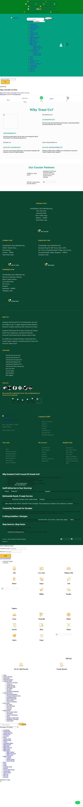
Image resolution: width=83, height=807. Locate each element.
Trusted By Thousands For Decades (17, 508)
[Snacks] (14, 625)
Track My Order (10, 706)
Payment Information (11, 694)
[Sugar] (41, 579)
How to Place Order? (11, 712)
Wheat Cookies (37, 53)
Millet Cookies (37, 46)
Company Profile (7, 681)
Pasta (14, 619)
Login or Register (7, 676)
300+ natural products (20, 485)
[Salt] (69, 579)
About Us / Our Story (12, 682)
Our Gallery (9, 713)
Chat (41, 100)
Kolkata (19, 503)
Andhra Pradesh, (33, 499)
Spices (31, 59)
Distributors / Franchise (12, 719)
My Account (25, 98)
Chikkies (35, 52)
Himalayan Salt (34, 34)
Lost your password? (5, 558)
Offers (4, 675)
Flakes (68, 619)
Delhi (6, 503)
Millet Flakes (33, 43)
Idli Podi (32, 62)
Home (8, 100)
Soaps (41, 640)
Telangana (42, 499)
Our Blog (8, 690)
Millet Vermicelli (34, 41)
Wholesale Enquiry (8, 679)
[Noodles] (69, 590)
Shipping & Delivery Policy (13, 695)
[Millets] (41, 590)
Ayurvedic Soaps (34, 61)
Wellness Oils (33, 28)
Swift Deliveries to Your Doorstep (17, 488)
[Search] (5, 82)
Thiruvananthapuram (44, 503)
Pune (15, 503)
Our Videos (9, 688)
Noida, (30, 503)
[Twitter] (25, 388)
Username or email (5, 548)
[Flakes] (69, 614)
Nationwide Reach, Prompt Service (17, 496)
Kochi (58, 503)
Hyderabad (14, 491)
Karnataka (21, 499)
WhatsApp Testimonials (12, 691)
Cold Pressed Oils (34, 27)
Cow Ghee (33, 30)
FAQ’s (8, 716)
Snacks (14, 629)
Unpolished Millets (35, 37)
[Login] (25, 99)
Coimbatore (70, 503)
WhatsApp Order (10, 687)
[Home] (8, 98)
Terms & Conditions (11, 701)
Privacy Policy (10, 700)
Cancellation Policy (11, 697)
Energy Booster (37, 55)
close (8, 779)
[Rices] (41, 625)
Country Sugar (33, 33)
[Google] (4, 388)
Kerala (26, 499)
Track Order (6, 678)
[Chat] (41, 97)
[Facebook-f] (15, 388)
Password (3, 551)
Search (50, 19)
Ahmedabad (24, 503)
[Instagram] (20, 388)
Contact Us (9, 684)
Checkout (8, 709)
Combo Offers (33, 25)
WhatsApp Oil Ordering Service (16, 532)
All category (33, 24)
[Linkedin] (30, 388)
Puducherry (63, 503)
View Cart (9, 707)
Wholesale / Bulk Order (12, 718)
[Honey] (14, 579)
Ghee (49, 519)
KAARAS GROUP (15, 539)
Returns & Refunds (11, 698)
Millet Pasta (33, 40)
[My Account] (25, 96)
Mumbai (11, 503)
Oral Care (32, 71)
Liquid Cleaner (34, 66)
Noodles (68, 594)
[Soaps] (41, 636)
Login (25, 101)
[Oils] (14, 568)
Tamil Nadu (15, 499)
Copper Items (33, 65)
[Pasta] (14, 614)
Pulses (31, 58)
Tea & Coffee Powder (35, 63)
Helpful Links (6, 710)
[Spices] (14, 636)
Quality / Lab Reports (12, 715)
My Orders (9, 704)
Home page (3, 94)
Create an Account (8, 545)
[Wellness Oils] (69, 568)
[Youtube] (10, 388)
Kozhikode (53, 503)
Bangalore (47, 491)
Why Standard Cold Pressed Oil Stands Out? (21, 474)
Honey (31, 31)
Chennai (7, 491)
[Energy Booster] (62, 665)
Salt (68, 583)
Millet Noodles (34, 39)
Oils (14, 573)
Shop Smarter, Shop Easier (13, 524)
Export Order (9, 720)
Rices (31, 56)
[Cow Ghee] (41, 568)
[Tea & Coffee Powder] (21, 665)
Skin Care (32, 68)
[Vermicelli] (41, 614)
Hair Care (32, 69)
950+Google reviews (21, 483)
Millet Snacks (33, 44)
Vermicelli (41, 619)
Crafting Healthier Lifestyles (14, 516)
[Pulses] (69, 625)
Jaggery (32, 36)
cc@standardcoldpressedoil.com (11, 420)
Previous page (17, 94)
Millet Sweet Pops (37, 47)
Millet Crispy (36, 49)
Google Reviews (10, 685)
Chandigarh (35, 503)
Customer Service (7, 693)
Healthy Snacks (34, 50)
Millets (72, 519)
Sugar (41, 583)
